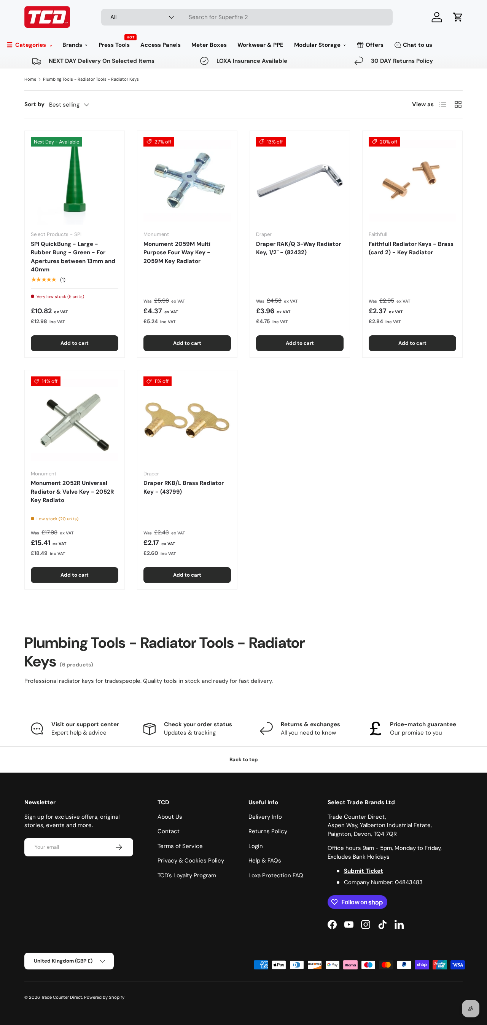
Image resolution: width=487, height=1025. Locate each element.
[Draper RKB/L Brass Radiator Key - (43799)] (187, 420)
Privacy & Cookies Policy (191, 860)
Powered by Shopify (104, 997)
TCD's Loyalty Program (187, 875)
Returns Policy (267, 831)
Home (30, 79)
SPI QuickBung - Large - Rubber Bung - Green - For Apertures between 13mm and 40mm (73, 257)
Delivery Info (265, 817)
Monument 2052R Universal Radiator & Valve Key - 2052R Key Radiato (72, 491)
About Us (170, 817)
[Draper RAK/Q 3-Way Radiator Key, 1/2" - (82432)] (300, 181)
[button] (458, 17)
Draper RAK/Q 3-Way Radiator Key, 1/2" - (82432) (298, 248)
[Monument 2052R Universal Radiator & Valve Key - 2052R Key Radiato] (74, 420)
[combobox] (247, 17)
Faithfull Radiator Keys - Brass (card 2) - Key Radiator (411, 248)
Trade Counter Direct (61, 997)
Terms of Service (180, 846)
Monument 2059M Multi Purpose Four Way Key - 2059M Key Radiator (176, 252)
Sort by (34, 104)
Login (255, 846)
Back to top (243, 759)
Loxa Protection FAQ (275, 875)
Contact (169, 831)
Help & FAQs (264, 860)
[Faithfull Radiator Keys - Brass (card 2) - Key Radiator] (412, 181)
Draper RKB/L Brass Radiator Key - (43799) (183, 487)
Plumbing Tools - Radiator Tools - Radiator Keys (91, 79)
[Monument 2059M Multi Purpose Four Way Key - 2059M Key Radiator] (187, 181)
